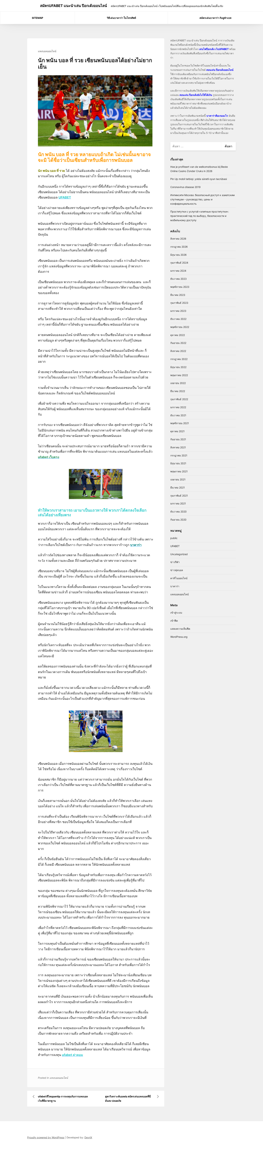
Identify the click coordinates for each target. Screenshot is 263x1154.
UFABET (175, 546)
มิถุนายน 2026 (178, 254)
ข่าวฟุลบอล (176, 570)
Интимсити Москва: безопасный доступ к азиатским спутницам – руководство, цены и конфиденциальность (202, 199)
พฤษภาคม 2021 (179, 471)
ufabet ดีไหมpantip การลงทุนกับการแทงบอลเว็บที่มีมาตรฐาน (63, 1098)
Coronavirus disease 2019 (185, 187)
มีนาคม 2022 (177, 391)
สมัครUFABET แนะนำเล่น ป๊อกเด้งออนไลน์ (73, 6)
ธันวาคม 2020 (178, 511)
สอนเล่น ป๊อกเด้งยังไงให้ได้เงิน (195, 94)
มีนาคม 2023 (177, 294)
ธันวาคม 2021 (178, 415)
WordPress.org (178, 636)
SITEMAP (37, 17)
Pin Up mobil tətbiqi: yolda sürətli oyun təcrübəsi (198, 178)
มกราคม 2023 (178, 310)
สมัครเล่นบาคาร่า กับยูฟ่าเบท (215, 17)
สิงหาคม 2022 (178, 350)
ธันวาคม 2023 (178, 278)
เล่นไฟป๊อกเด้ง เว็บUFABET (214, 49)
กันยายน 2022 (178, 342)
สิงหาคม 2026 (178, 238)
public (173, 538)
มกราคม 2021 (178, 503)
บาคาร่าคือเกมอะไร (217, 115)
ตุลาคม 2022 (177, 335)
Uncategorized (179, 554)
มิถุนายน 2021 (178, 463)
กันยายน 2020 (178, 519)
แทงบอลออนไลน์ (47, 51)
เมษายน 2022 (178, 383)
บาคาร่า (174, 586)
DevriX (88, 1137)
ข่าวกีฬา (175, 562)
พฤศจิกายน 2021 (179, 423)
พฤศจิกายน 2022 (179, 326)
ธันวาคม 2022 (178, 318)
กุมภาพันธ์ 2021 (179, 495)
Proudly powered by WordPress (45, 1137)
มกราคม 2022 (178, 407)
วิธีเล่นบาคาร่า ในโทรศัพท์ (121, 17)
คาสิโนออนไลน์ (178, 578)
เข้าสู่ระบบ (176, 612)
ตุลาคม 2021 (177, 431)
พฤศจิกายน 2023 (179, 286)
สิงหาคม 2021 (178, 447)
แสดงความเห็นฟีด (180, 628)
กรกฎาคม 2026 (179, 246)
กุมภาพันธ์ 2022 (179, 399)
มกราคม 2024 (178, 270)
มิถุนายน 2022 (178, 367)
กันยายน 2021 (178, 439)
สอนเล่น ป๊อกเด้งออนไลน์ (219, 69)
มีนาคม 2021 (177, 487)
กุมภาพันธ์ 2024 (179, 262)
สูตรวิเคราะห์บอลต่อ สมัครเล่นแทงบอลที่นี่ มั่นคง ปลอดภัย (128, 1098)
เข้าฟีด (174, 620)
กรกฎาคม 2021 (178, 455)
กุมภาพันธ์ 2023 (179, 302)
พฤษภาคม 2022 (179, 375)
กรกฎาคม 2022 (178, 359)
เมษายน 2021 (178, 479)
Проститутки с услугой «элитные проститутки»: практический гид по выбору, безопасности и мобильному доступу (199, 216)
